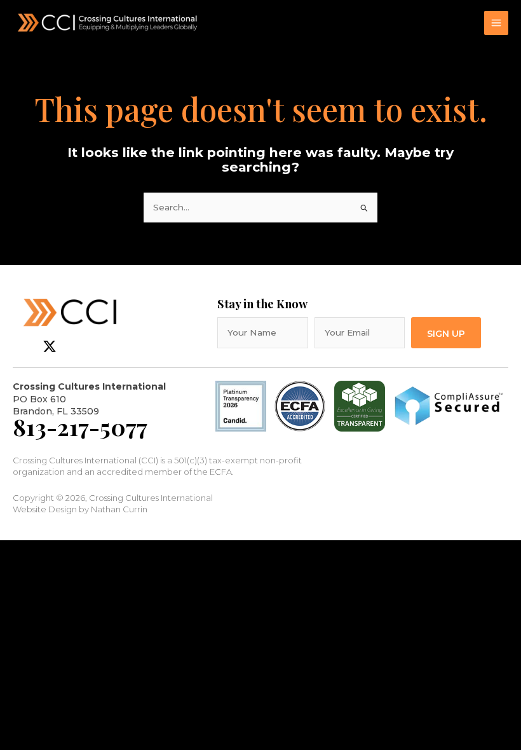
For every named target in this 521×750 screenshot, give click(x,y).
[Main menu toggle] (496, 23)
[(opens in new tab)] (299, 405)
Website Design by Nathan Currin (80, 509)
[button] (446, 332)
